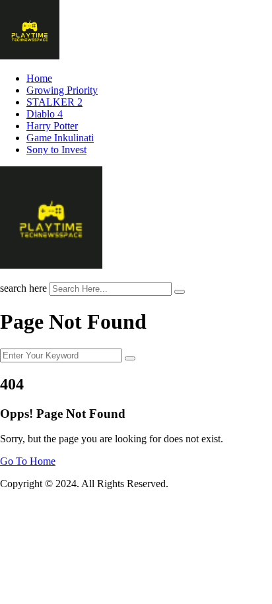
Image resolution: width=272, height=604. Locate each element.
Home (39, 78)
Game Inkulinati (60, 137)
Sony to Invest (56, 149)
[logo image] (51, 265)
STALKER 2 (54, 102)
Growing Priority (62, 90)
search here (23, 288)
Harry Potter (52, 125)
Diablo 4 (44, 113)
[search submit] (179, 292)
